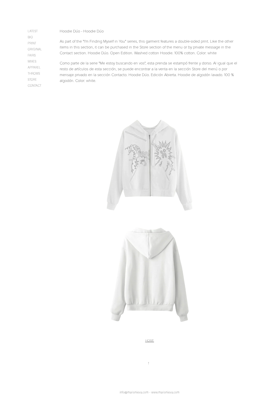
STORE (32, 79)
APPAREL (34, 67)
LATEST (33, 31)
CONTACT (34, 86)
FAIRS (32, 55)
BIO (30, 37)
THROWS (34, 73)
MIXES (32, 61)
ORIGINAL (35, 49)
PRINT (32, 43)
